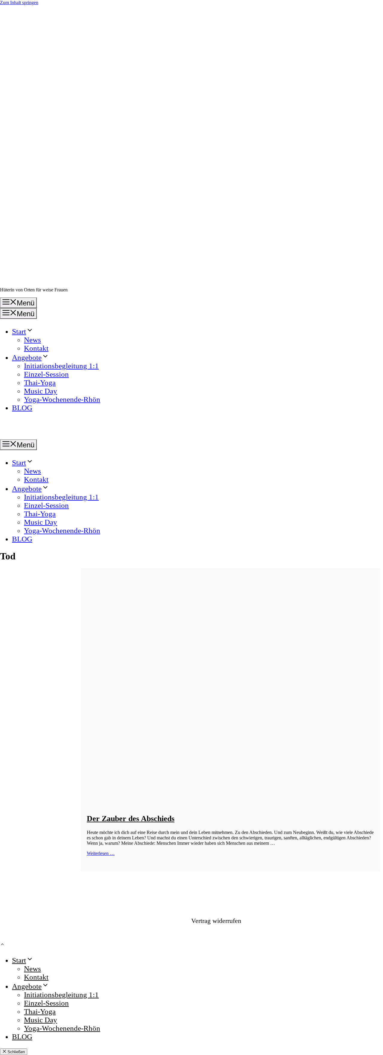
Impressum (307, 919)
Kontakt (36, 348)
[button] (2, 944)
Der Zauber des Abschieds (130, 818)
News (32, 340)
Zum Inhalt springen (19, 2)
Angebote (27, 357)
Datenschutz (341, 919)
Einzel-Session (46, 374)
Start (19, 331)
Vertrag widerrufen (216, 920)
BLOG (22, 408)
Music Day (40, 391)
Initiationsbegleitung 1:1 (61, 366)
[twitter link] (285, 920)
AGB (369, 919)
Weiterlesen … (101, 853)
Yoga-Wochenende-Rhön (62, 399)
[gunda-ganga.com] (9, 435)
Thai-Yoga (40, 383)
